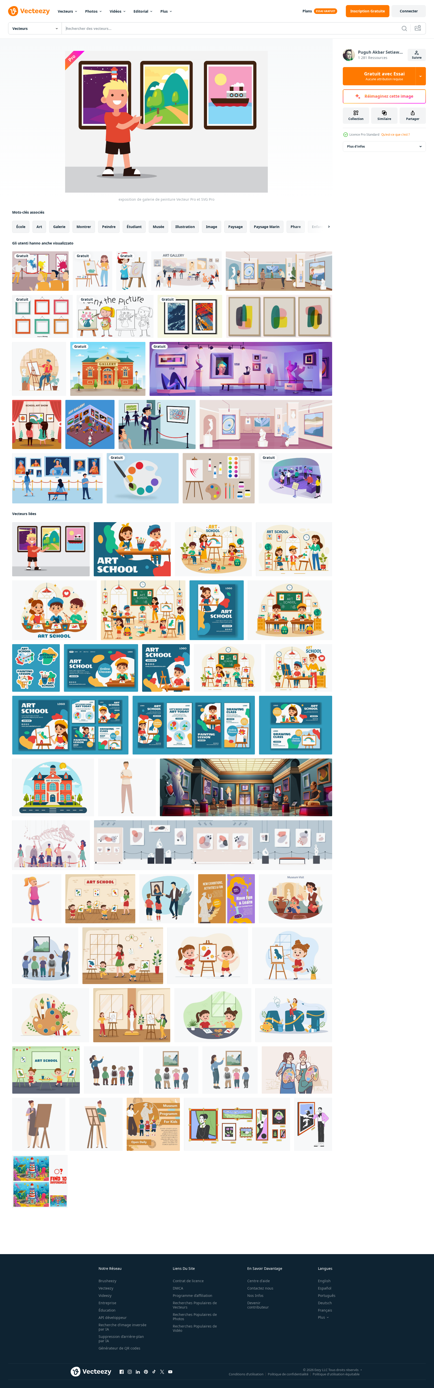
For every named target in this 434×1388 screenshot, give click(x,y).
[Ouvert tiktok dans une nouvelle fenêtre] (154, 1372)
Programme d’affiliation (192, 1295)
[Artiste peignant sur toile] (131, 271)
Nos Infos (255, 1295)
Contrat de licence (188, 1280)
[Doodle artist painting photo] (115, 316)
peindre (109, 226)
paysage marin (266, 226)
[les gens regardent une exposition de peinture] (295, 478)
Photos (91, 11)
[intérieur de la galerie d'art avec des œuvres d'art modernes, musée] (240, 369)
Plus (164, 11)
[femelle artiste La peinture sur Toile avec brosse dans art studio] (38, 1124)
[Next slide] (324, 227)
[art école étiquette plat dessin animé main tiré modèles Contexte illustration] (36, 668)
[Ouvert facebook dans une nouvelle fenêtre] (122, 1372)
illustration (185, 226)
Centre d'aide (258, 1280)
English (324, 1280)
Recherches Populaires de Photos (195, 1316)
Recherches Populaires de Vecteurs (195, 1305)
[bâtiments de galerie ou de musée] (107, 369)
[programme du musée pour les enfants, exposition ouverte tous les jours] (153, 1124)
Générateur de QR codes (119, 1348)
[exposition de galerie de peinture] (51, 549)
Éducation (107, 1310)
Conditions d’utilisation (246, 1374)
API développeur (113, 1317)
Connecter (409, 11)
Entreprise (107, 1302)
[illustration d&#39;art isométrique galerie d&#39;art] (90, 424)
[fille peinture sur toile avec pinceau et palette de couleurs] (92, 271)
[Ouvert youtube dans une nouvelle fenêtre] (170, 1372)
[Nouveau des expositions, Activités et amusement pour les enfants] (226, 898)
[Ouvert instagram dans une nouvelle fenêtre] (130, 1372)
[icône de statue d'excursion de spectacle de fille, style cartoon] (36, 898)
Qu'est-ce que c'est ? (395, 134)
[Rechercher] (404, 28)
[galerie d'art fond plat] (57, 478)
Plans (307, 11)
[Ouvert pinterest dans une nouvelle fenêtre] (146, 1372)
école (20, 226)
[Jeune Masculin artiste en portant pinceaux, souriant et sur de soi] (127, 787)
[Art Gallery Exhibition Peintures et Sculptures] (186, 271)
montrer (84, 226)
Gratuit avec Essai (384, 76)
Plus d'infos (356, 146)
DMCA (178, 1288)
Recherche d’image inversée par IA (122, 1327)
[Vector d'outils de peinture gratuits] (219, 478)
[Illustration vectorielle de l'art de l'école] (40, 271)
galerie (59, 226)
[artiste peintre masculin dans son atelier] (39, 369)
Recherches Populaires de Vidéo (195, 1328)
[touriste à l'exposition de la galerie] (279, 271)
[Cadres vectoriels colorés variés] (42, 316)
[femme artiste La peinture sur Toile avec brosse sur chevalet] (96, 1124)
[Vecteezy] (29, 11)
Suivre (417, 57)
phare (296, 226)
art (39, 226)
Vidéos (115, 11)
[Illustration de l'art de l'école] (36, 424)
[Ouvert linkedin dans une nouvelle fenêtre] (138, 1372)
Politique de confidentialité (288, 1374)
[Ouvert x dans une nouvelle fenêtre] (162, 1372)
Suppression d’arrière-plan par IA (121, 1338)
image (211, 226)
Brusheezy (107, 1280)
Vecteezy (106, 1288)
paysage (235, 226)
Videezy (105, 1295)
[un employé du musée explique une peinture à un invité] (157, 424)
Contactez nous (260, 1288)
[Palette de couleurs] (143, 478)
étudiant (134, 226)
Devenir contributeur (258, 1305)
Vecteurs (65, 11)
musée (158, 226)
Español (324, 1288)
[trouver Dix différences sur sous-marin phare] (40, 1181)
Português (326, 1295)
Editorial (141, 11)
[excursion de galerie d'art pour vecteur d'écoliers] (166, 898)
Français (325, 1310)
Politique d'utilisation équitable (336, 1374)
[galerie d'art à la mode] (266, 424)
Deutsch (325, 1302)
